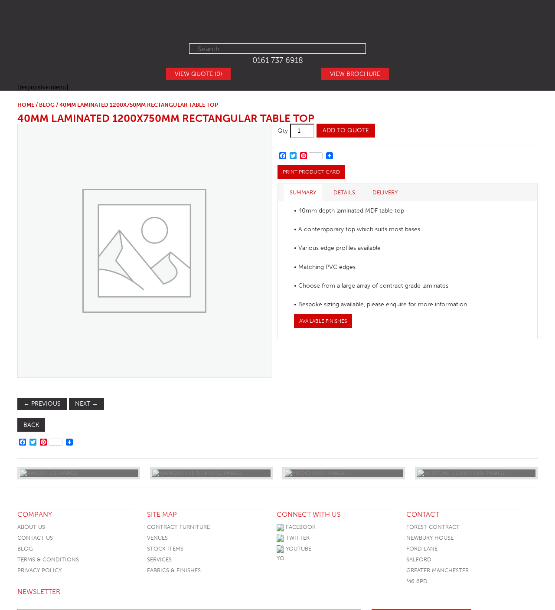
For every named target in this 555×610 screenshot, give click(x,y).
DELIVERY (385, 192)
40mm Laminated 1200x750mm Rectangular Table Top (165, 118)
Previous (42, 403)
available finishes (323, 321)
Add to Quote (346, 130)
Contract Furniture (178, 527)
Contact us (35, 538)
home (25, 105)
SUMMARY (303, 192)
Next (86, 403)
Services (159, 559)
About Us (31, 527)
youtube (297, 548)
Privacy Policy (39, 570)
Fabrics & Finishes (174, 570)
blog (47, 105)
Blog (25, 548)
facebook (300, 527)
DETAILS (344, 192)
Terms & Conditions (48, 559)
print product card (311, 172)
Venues (157, 538)
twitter (297, 538)
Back (31, 425)
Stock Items (165, 548)
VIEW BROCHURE (355, 74)
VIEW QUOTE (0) (198, 74)
